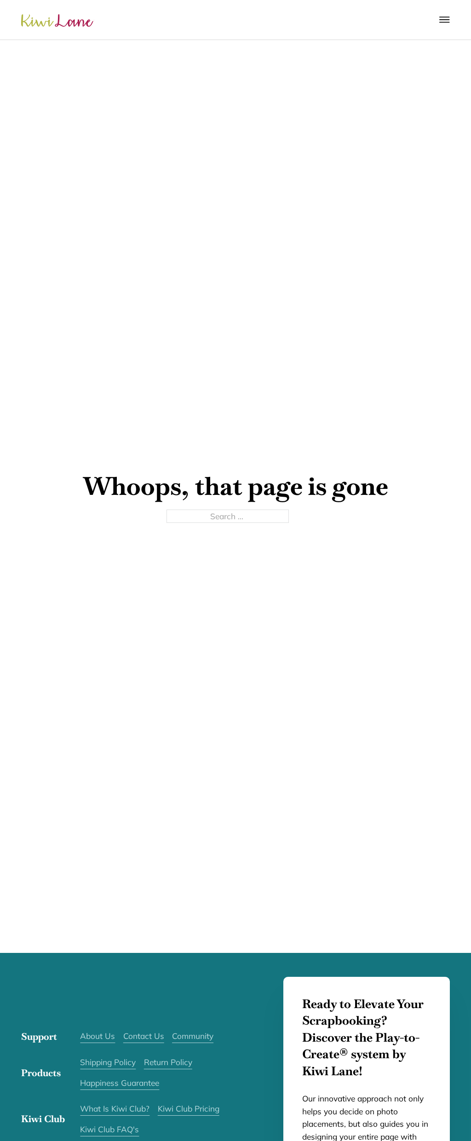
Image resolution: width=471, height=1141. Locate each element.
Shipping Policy (108, 1062)
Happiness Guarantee (119, 1083)
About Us (97, 1036)
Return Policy (168, 1062)
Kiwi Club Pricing (188, 1108)
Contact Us (143, 1036)
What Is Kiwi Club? (114, 1108)
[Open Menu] (444, 20)
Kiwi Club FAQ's (109, 1129)
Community (192, 1036)
